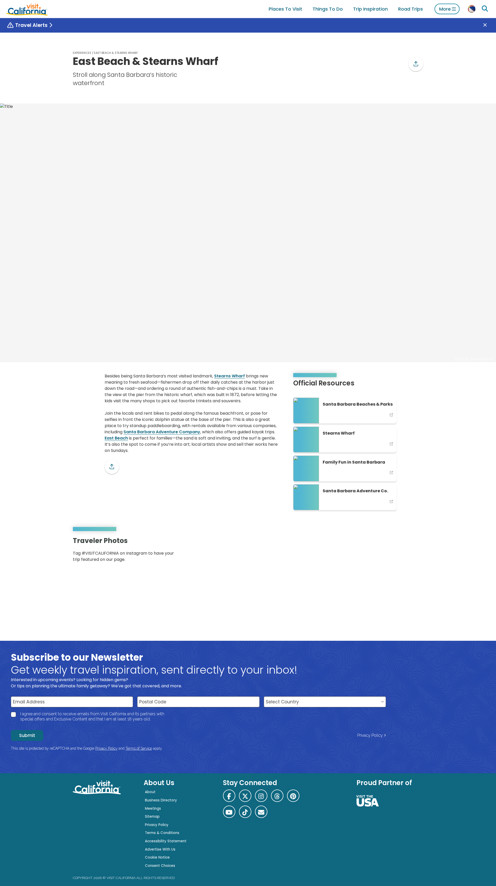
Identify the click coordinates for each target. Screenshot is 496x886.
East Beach (116, 438)
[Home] (27, 9)
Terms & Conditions (162, 832)
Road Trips (410, 9)
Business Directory (161, 800)
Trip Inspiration (370, 9)
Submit (27, 735)
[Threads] (277, 796)
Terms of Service (139, 748)
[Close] (489, 25)
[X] (245, 796)
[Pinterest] (408, 551)
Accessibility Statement (166, 841)
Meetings (153, 808)
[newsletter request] (261, 812)
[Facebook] (229, 796)
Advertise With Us (160, 849)
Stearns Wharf (229, 376)
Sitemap (152, 816)
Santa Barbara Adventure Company (161, 432)
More (445, 9)
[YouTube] (415, 551)
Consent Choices (160, 865)
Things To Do (328, 9)
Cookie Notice (157, 857)
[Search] (485, 9)
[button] (416, 64)
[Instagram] (400, 551)
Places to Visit (285, 9)
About (150, 792)
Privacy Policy (370, 735)
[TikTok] (245, 812)
